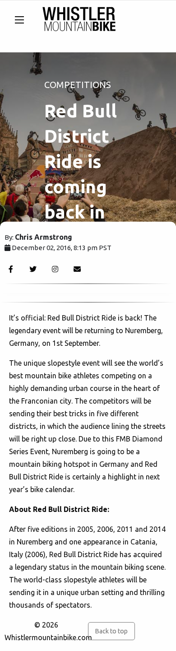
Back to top (111, 631)
